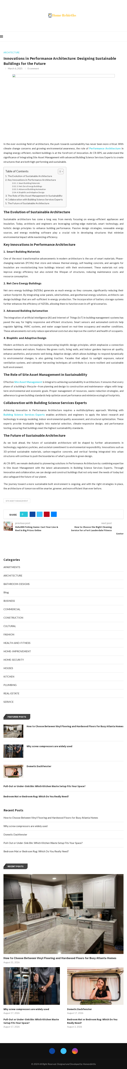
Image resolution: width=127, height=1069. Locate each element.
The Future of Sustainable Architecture (28, 203)
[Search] (125, 36)
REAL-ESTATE (11, 693)
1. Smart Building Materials (28, 183)
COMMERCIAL (11, 609)
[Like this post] (25, 514)
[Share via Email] (54, 514)
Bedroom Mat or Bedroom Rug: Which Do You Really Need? (36, 851)
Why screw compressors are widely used (25, 826)
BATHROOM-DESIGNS (16, 583)
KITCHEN (8, 676)
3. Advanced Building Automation (31, 189)
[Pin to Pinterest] (47, 514)
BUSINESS (9, 600)
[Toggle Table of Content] (59, 171)
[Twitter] (63, 1051)
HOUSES (8, 668)
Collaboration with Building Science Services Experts (35, 199)
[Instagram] (75, 1051)
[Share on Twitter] (39, 514)
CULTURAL (9, 626)
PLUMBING (10, 684)
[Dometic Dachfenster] (95, 986)
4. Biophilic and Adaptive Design (30, 192)
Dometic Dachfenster (15, 834)
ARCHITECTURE (12, 575)
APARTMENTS (11, 567)
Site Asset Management (17, 501)
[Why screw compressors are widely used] (31, 986)
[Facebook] (52, 1051)
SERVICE (8, 701)
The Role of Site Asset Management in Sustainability (35, 195)
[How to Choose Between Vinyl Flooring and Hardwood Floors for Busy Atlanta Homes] (63, 914)
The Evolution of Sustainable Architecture (30, 176)
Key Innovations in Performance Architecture (32, 179)
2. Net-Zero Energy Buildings (29, 186)
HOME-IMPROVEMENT (17, 651)
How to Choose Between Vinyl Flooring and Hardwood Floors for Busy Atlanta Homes (50, 817)
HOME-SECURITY (13, 659)
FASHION (8, 634)
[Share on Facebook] (32, 514)
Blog (6, 592)
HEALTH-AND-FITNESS (16, 642)
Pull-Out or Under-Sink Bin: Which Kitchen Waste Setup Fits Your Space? (43, 842)
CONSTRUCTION (13, 617)
